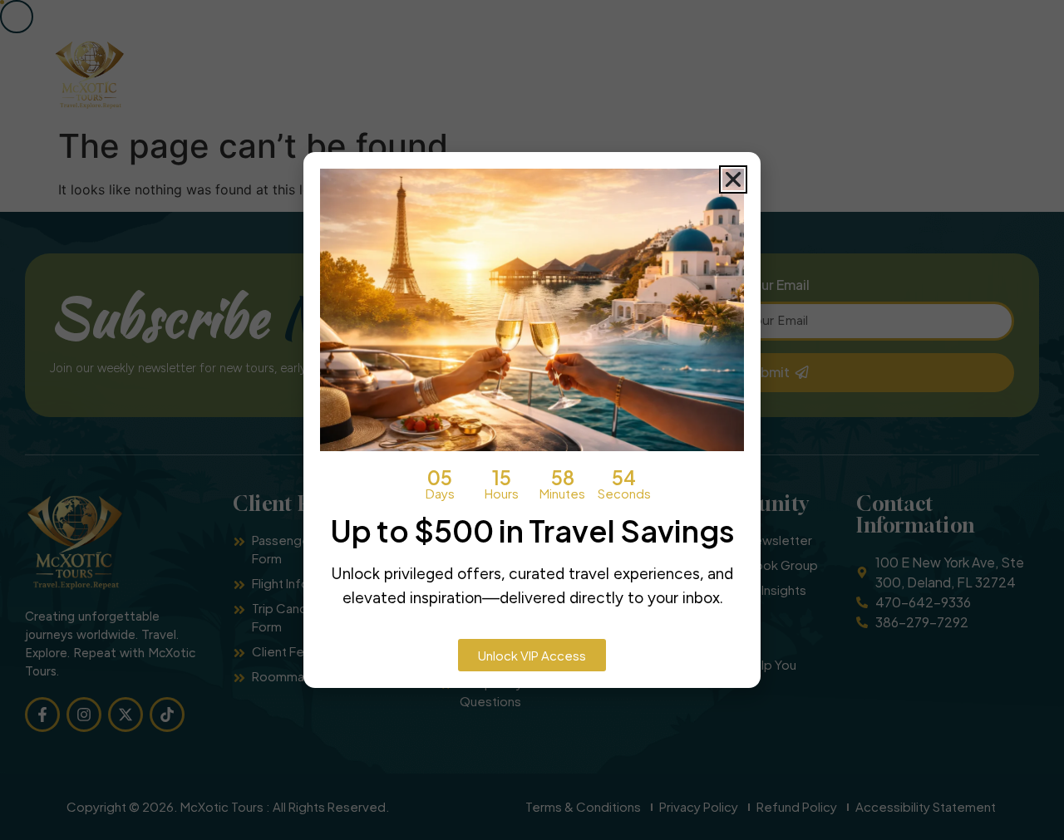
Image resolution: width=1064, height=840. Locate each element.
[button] (733, 179)
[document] (532, 420)
